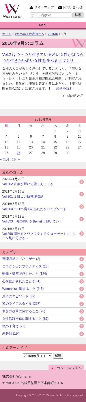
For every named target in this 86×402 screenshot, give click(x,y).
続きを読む (64, 88)
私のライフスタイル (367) (21, 303)
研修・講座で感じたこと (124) (24, 273)
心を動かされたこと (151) (21, 281)
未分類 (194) (11, 333)
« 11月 (4, 159)
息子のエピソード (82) (18, 296)
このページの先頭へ (68, 368)
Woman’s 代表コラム (29, 34)
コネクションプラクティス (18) (25, 266)
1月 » (16, 159)
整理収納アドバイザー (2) (21, 259)
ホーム (6, 34)
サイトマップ (44, 7)
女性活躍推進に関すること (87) (25, 318)
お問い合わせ (72, 7)
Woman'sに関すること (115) (23, 289)
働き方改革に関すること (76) (23, 311)
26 (18, 153)
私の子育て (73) (13, 326)
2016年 (53, 34)
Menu (43, 25)
